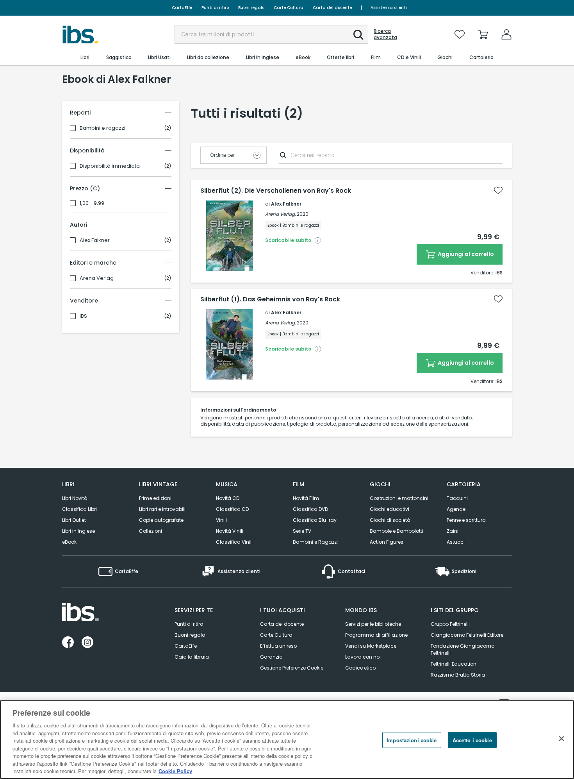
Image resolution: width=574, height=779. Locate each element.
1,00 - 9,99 (92, 203)
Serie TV (302, 531)
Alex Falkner (95, 240)
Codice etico (360, 667)
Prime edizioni (155, 498)
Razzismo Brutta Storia (458, 675)
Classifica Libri (79, 509)
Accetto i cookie (472, 740)
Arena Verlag (97, 278)
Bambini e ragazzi (102, 128)
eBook (69, 542)
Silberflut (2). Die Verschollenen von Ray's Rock (275, 190)
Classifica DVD (310, 509)
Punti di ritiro (215, 8)
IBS (83, 316)
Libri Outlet (74, 520)
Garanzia (271, 657)
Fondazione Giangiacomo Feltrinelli (462, 649)
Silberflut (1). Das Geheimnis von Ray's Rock (270, 299)
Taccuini (457, 498)
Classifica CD (232, 509)
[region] (287, 739)
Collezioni (150, 531)
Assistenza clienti (389, 8)
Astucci (456, 542)
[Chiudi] (561, 738)
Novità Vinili (229, 531)
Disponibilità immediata (110, 166)
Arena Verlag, (280, 214)
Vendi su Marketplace (370, 646)
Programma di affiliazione (376, 635)
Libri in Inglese (78, 531)
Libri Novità (74, 498)
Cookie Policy (175, 771)
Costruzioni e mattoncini (399, 498)
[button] (358, 35)
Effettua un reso (278, 646)
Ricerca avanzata (385, 34)
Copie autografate (161, 520)
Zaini (452, 531)
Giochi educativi (389, 509)
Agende (456, 509)
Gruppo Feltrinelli (450, 624)
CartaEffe (182, 8)
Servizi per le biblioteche (373, 624)
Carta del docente (332, 8)
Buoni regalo (251, 8)
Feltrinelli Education (453, 664)
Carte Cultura (288, 8)
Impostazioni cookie (412, 740)
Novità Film (306, 498)
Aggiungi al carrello (465, 254)
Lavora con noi (363, 657)
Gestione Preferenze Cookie (291, 667)
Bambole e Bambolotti (396, 531)
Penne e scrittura (466, 520)
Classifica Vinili (234, 542)
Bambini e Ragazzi (315, 542)
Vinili (221, 520)
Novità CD (227, 498)
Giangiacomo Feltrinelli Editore (467, 635)
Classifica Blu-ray (315, 520)
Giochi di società (390, 520)
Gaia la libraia (192, 657)
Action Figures (386, 542)
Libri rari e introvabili (162, 509)
